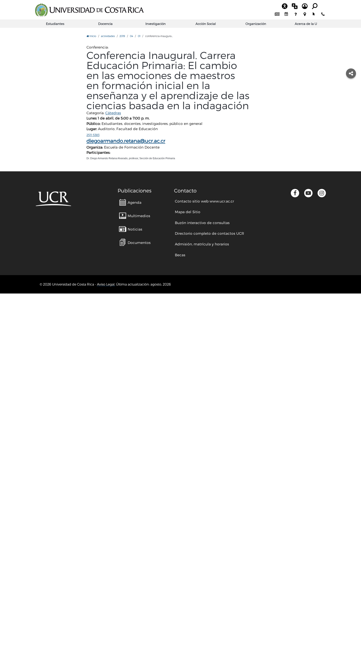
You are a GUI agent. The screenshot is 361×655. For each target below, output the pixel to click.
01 (139, 36)
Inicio (92, 36)
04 (131, 36)
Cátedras (113, 113)
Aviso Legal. (106, 284)
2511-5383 (92, 135)
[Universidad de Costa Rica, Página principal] (89, 10)
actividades (108, 36)
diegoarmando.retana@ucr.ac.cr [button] (125, 141)
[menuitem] (277, 14)
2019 (122, 36)
